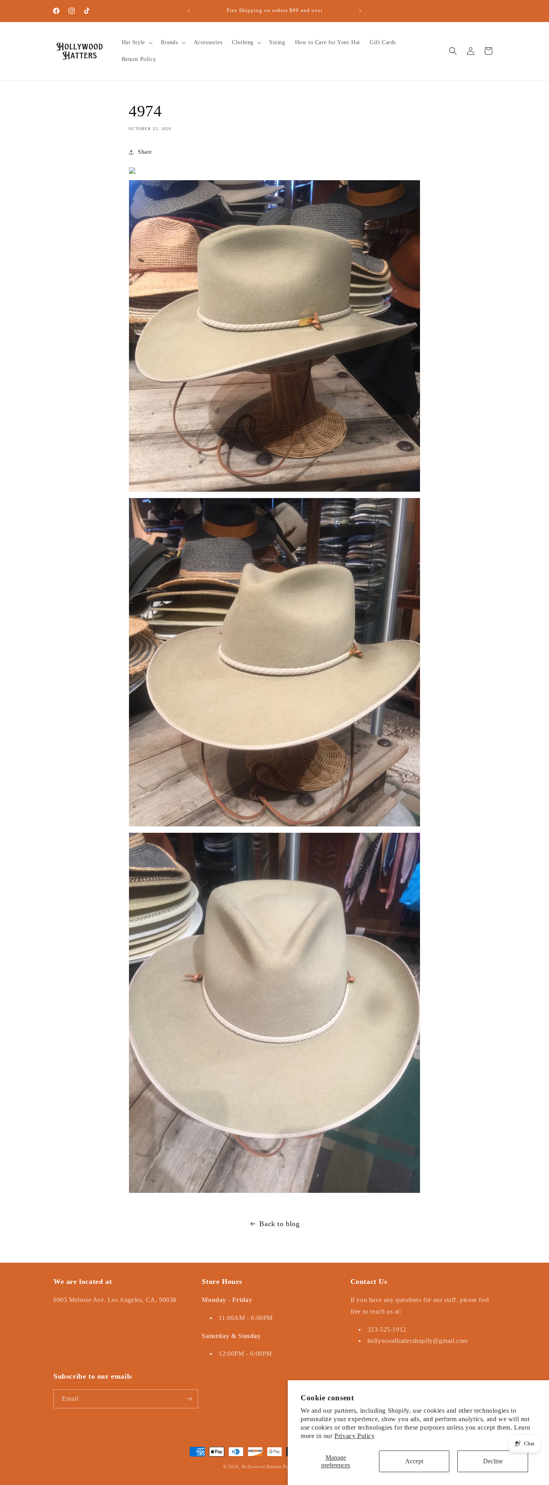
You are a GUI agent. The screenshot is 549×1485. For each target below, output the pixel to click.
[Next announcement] (360, 10)
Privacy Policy (354, 1435)
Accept (414, 1461)
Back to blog (279, 1224)
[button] (136, 42)
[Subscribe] (189, 1398)
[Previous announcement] (189, 10)
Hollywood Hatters (261, 1466)
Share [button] (145, 152)
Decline (493, 1461)
